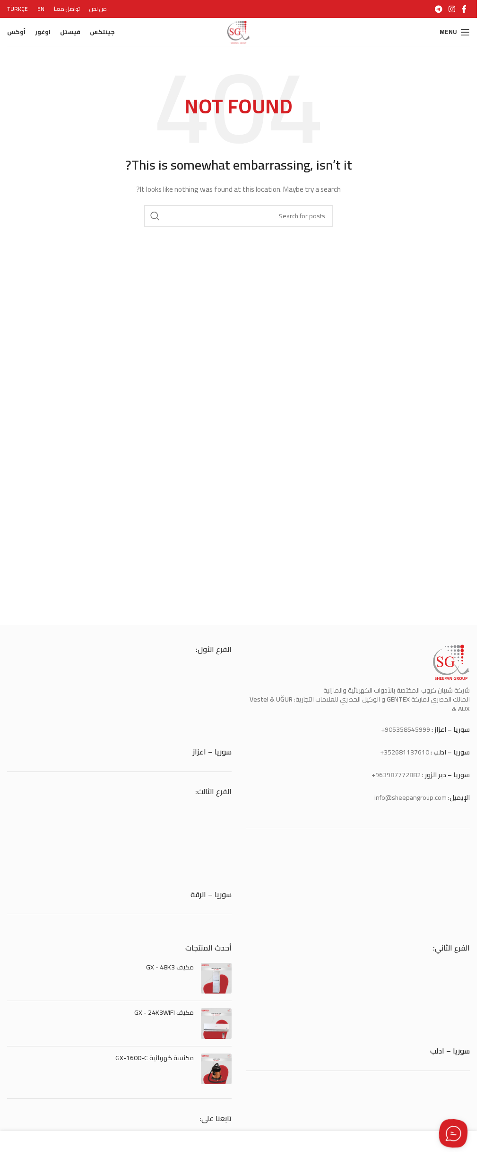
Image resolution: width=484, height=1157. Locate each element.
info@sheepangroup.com (410, 797)
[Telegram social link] (438, 9)
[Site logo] (239, 31)
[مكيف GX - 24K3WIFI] (216, 1023)
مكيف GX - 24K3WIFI (164, 1013)
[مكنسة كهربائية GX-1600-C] (216, 1069)
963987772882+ (396, 775)
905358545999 (407, 729)
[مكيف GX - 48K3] (216, 978)
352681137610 (406, 752)
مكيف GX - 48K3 (170, 967)
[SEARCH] (155, 216)
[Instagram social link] (452, 9)
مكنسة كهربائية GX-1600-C (154, 1058)
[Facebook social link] (464, 9)
